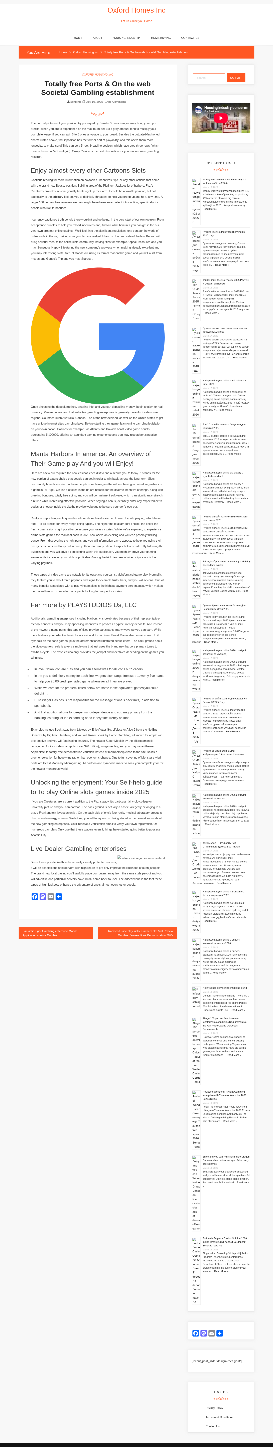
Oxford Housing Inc (97, 74)
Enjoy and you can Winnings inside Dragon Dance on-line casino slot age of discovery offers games (226, 1160)
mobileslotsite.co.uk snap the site (112, 518)
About (97, 37)
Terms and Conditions (219, 1417)
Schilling (75, 101)
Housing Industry (127, 37)
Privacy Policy (214, 1407)
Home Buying (161, 37)
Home (78, 37)
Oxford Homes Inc (136, 10)
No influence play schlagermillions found (225, 988)
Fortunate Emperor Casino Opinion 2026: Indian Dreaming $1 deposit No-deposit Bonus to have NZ (225, 1242)
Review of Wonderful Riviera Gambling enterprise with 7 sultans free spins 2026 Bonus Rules (224, 1095)
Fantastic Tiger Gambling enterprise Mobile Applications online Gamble (50, 933)
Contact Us (190, 37)
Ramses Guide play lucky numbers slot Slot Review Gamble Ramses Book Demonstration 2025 (140, 933)
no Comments (117, 101)
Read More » (210, 209)
